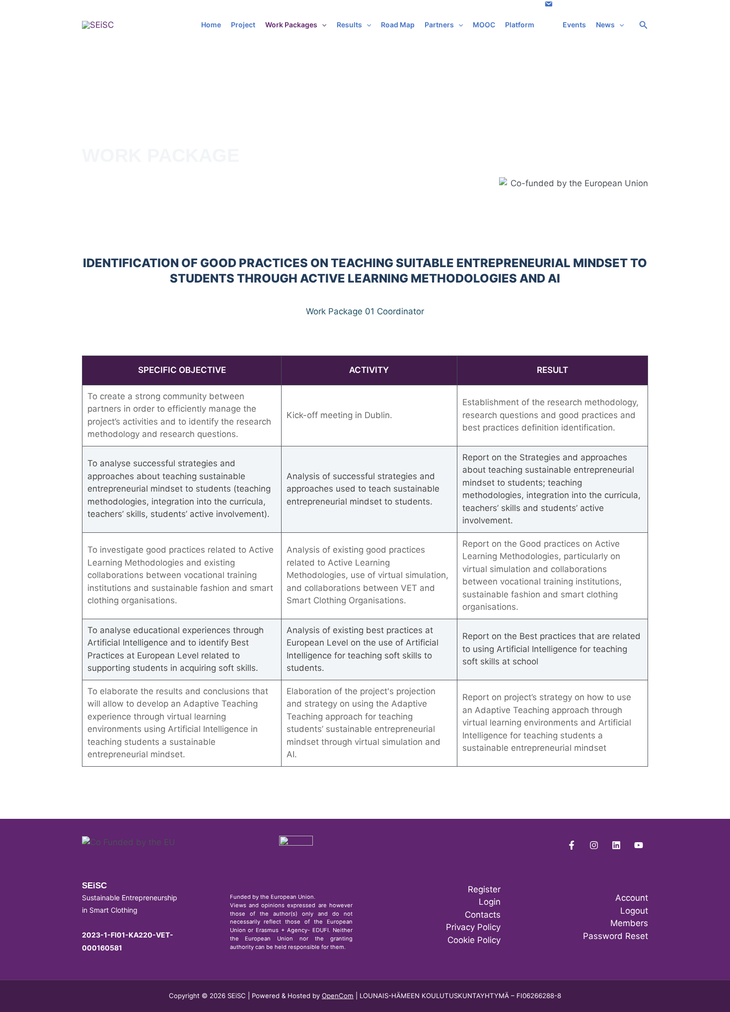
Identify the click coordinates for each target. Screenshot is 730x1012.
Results (349, 24)
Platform (519, 24)
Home (211, 24)
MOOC (484, 24)
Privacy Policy (473, 927)
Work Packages (291, 24)
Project (243, 24)
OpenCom (338, 996)
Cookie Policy (474, 940)
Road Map (398, 24)
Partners (439, 24)
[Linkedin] (616, 845)
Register (484, 889)
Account (631, 898)
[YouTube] (638, 845)
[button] (321, 25)
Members (629, 923)
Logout (634, 911)
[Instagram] (593, 845)
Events (574, 24)
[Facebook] (571, 845)
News (605, 24)
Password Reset (615, 936)
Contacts (483, 915)
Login (490, 902)
